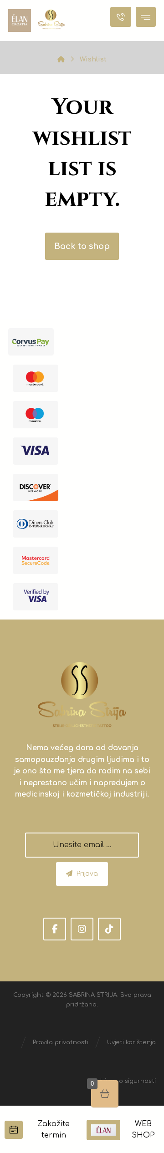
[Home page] (61, 59)
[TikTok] (109, 929)
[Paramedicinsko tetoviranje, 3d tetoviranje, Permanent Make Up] (51, 19)
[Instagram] (82, 929)
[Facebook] (54, 929)
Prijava (87, 873)
